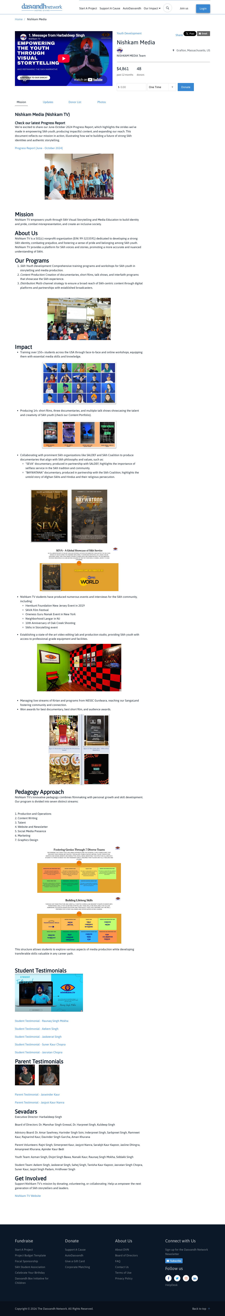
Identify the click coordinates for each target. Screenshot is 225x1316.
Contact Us (122, 1267)
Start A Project (88, 8)
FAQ (117, 1261)
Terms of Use (123, 1272)
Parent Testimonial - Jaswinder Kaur (37, 1094)
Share (179, 35)
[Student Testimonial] (49, 994)
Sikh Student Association (30, 1267)
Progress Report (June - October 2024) (39, 148)
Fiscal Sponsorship (26, 1261)
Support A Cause (110, 8)
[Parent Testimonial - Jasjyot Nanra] (47, 1076)
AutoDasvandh (132, 8)
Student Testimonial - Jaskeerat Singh (38, 1036)
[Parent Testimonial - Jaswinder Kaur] (25, 1076)
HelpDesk (171, 1284)
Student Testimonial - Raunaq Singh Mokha (41, 1020)
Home (19, 19)
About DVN (122, 1249)
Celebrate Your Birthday (30, 1272)
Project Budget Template (30, 1255)
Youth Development (129, 33)
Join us (184, 8)
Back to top (199, 1308)
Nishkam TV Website (28, 1195)
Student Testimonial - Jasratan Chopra (38, 1052)
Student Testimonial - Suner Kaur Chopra (40, 1044)
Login (203, 8)
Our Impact (151, 8)
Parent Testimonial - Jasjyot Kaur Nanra (39, 1102)
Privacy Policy (124, 1278)
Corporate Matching (77, 1267)
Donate (185, 87)
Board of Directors (126, 1255)
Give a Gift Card (75, 1261)
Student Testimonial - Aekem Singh (36, 1028)
